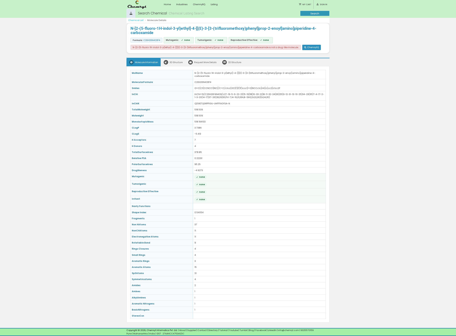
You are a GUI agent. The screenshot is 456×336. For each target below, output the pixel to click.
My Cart (306, 4)
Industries (182, 4)
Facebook (260, 330)
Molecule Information (146, 62)
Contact (202, 330)
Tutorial (223, 330)
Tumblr (243, 330)
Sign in (323, 4)
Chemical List (135, 20)
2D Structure (234, 62)
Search (314, 13)
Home (167, 4)
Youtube (233, 330)
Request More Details (205, 62)
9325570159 (307, 330)
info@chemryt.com (288, 330)
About (182, 330)
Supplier (191, 330)
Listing (214, 4)
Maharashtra (140, 333)
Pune (129, 333)
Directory (213, 330)
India (152, 333)
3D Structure (176, 62)
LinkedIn (272, 330)
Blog (251, 330)
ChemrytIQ (199, 4)
